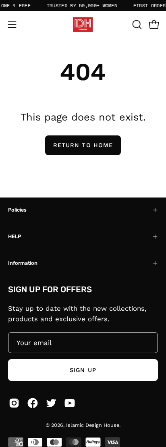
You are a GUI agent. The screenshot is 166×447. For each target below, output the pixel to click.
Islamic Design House (92, 425)
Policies (17, 210)
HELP (14, 236)
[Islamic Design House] (83, 24)
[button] (136, 24)
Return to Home (83, 145)
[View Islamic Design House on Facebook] (33, 403)
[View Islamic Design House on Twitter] (51, 403)
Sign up (83, 370)
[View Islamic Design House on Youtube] (70, 403)
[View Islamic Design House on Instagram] (14, 403)
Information (22, 263)
